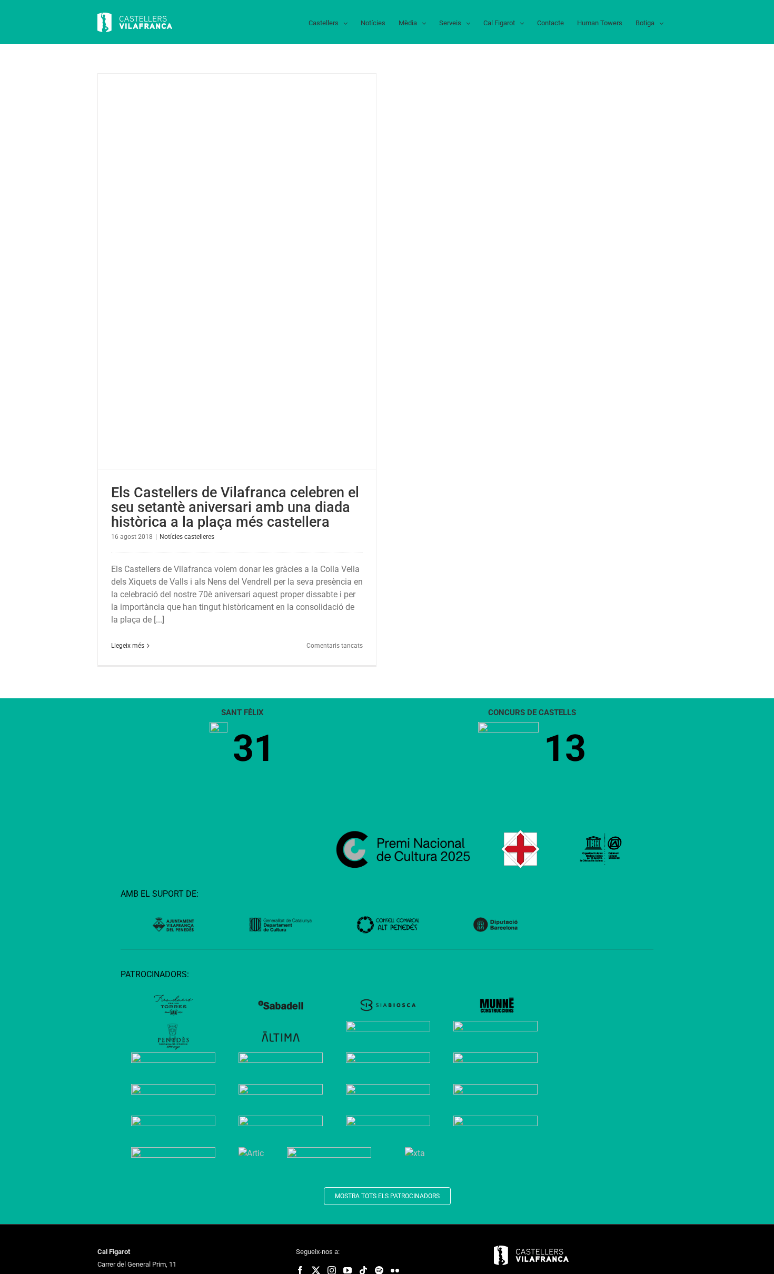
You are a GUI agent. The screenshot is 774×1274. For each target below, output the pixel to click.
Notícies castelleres (187, 536)
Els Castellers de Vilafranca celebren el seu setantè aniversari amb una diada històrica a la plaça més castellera (235, 507)
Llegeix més (127, 645)
